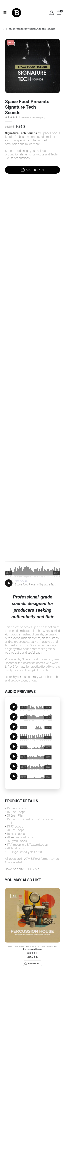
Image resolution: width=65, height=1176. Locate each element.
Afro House (13, 946)
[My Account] (51, 13)
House (22, 946)
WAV (55, 946)
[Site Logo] (16, 12)
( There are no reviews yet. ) (32, 117)
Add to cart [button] (34, 963)
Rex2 (32, 946)
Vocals (49, 946)
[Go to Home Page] (3, 29)
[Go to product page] (32, 915)
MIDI (27, 946)
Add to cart (35, 169)
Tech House (40, 946)
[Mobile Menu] (6, 13)
